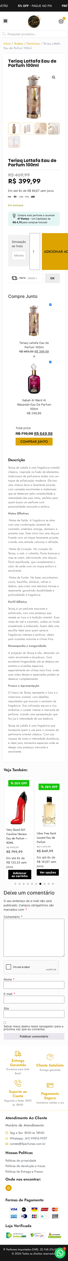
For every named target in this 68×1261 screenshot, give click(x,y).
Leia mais (47, 858)
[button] (53, 77)
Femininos (33, 43)
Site (6, 1008)
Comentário (13, 916)
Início (7, 43)
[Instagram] (8, 1188)
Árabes (18, 43)
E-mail (9, 993)
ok (52, 278)
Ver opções (18, 872)
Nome (9, 979)
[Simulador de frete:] (25, 278)
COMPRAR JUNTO (34, 441)
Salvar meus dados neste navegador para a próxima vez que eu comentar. (33, 1028)
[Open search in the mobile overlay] (34, 34)
